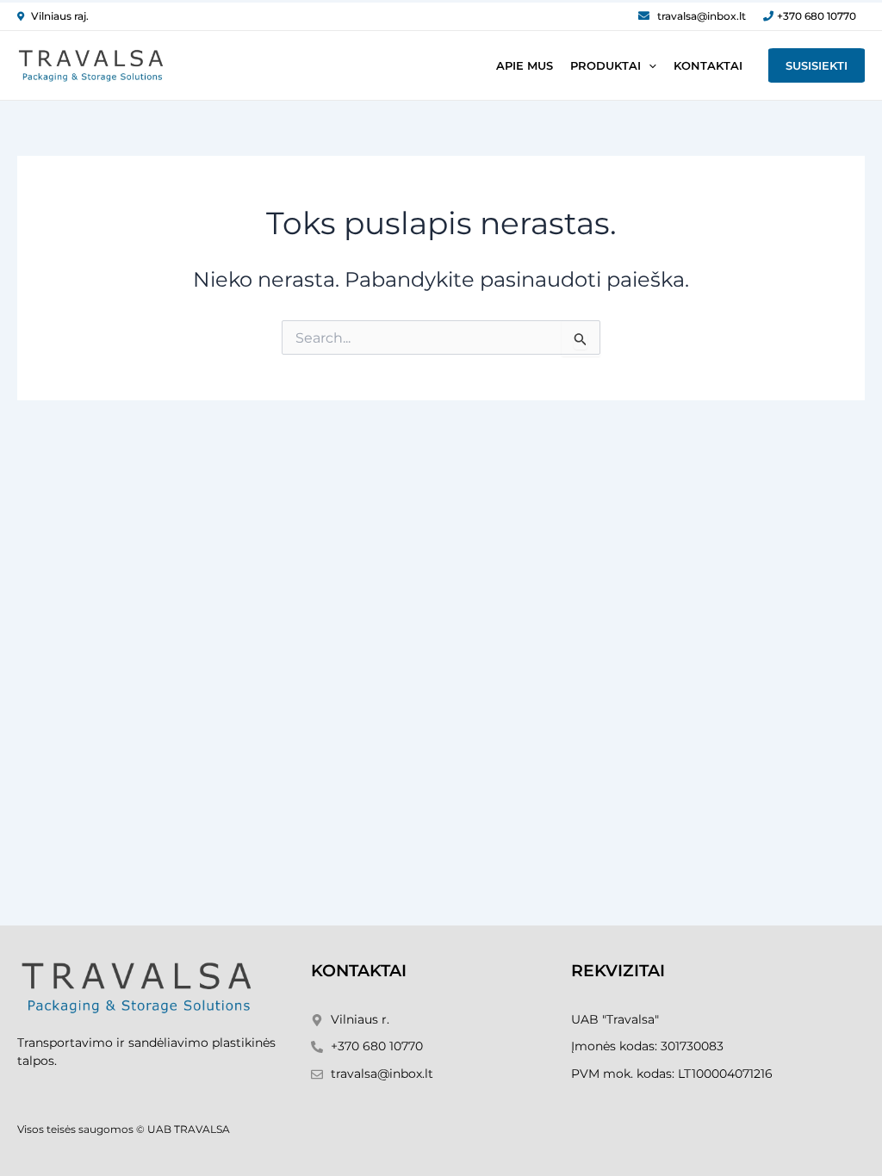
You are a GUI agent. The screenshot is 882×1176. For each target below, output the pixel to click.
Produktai (605, 65)
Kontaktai (708, 65)
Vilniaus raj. (60, 15)
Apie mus (524, 65)
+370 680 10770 (816, 15)
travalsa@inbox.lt (701, 15)
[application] (648, 65)
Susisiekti (817, 65)
